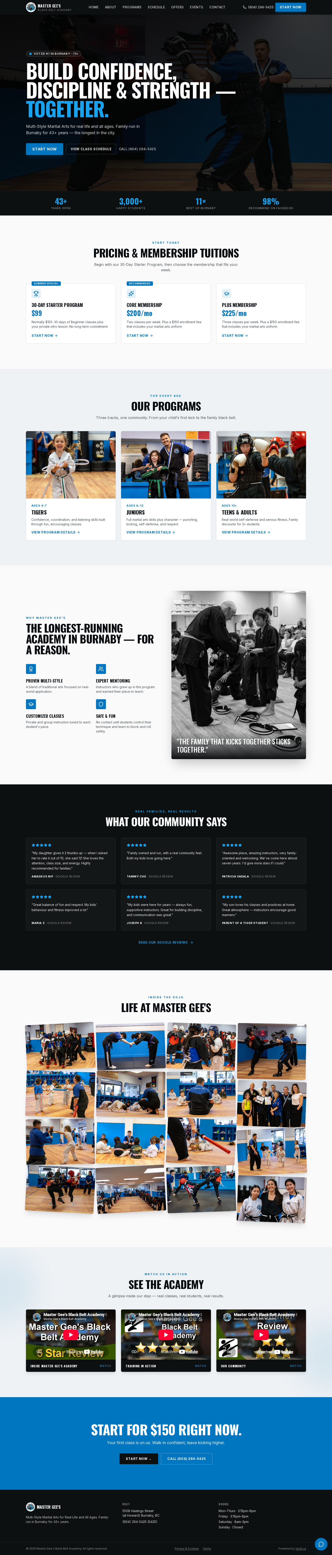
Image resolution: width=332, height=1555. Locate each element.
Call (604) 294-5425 (137, 149)
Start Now (291, 7)
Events (196, 7)
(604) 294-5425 (261, 7)
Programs (132, 7)
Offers (177, 7)
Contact (217, 7)
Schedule (156, 7)
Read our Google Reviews (163, 942)
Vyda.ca (300, 1548)
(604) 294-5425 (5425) (139, 1522)
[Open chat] (321, 1544)
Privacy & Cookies (187, 1548)
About (111, 7)
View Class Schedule (91, 149)
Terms (207, 1548)
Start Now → (139, 1459)
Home (93, 7)
